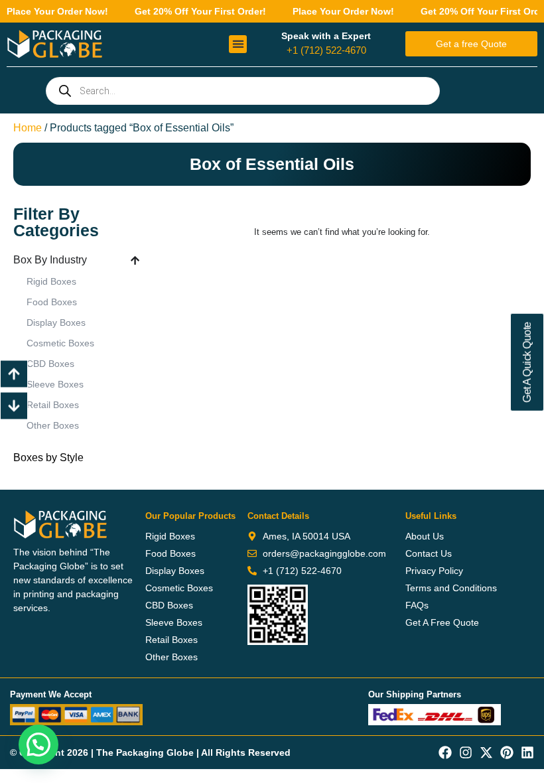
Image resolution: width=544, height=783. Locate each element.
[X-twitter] (486, 752)
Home (27, 127)
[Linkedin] (527, 752)
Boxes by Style (48, 457)
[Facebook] (445, 752)
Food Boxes (52, 302)
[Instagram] (465, 752)
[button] (238, 44)
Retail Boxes (53, 404)
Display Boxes (56, 322)
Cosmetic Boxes (60, 343)
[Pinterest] (506, 752)
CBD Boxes (50, 363)
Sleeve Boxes (55, 384)
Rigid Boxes (51, 281)
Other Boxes (53, 425)
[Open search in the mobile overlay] (243, 91)
